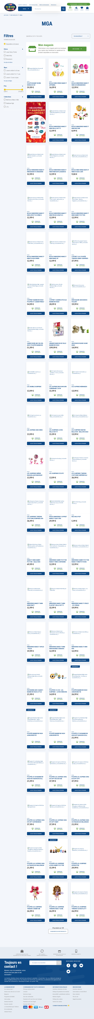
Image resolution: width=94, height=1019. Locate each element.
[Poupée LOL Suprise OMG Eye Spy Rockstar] (58, 762)
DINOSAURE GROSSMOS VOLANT (79, 301)
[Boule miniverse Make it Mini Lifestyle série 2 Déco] (36, 199)
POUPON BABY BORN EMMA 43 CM (34, 84)
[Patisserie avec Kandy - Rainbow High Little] (36, 676)
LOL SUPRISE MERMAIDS (79, 386)
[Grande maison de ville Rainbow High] (58, 329)
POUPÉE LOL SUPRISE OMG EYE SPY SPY (80, 777)
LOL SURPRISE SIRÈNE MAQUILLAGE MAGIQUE (34, 474)
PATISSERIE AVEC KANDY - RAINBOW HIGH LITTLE (35, 691)
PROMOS (53, 5)
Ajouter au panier (35, 96)
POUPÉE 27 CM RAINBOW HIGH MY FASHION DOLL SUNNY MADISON (80, 734)
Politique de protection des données (61, 991)
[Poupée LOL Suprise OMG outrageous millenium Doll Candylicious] (80, 806)
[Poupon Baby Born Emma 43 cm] (36, 69)
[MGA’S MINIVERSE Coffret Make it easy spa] (58, 502)
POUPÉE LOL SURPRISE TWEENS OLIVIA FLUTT (79, 907)
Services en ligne (27, 994)
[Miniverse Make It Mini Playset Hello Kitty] (58, 589)
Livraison (25, 991)
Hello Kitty (9, 55)
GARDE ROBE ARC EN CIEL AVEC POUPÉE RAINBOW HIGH (35, 344)
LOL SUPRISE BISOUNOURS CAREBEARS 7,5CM (58, 387)
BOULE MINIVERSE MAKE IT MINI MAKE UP (57, 257)
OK (59, 962)
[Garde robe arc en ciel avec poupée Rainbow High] (36, 329)
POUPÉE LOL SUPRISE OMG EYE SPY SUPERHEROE (36, 821)
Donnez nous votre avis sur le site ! (12, 991)
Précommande (44, 5)
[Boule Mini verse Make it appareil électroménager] (58, 69)
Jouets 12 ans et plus (12, 77)
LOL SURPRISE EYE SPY (56, 473)
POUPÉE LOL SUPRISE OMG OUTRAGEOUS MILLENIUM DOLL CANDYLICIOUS (80, 821)
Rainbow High (10, 103)
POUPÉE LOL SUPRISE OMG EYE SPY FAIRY (58, 821)
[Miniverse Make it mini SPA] (80, 632)
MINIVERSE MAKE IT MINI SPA (79, 647)
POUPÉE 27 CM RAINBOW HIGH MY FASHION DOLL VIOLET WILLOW (35, 778)
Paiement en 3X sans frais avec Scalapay (32, 999)
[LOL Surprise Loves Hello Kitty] (58, 416)
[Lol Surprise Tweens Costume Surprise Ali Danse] (80, 459)
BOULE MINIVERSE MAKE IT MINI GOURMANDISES (80, 84)
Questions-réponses (77, 989)
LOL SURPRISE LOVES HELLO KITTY (56, 431)
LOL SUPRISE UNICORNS (35, 430)
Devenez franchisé (8, 1001)
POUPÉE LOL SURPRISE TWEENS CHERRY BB (34, 907)
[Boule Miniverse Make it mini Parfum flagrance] (58, 155)
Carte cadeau (22, 5)
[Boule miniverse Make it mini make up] (58, 242)
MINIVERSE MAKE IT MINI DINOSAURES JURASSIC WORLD (57, 648)
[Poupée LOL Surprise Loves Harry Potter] (58, 849)
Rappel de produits (77, 999)
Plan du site (75, 996)
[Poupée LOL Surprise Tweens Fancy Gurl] (58, 892)
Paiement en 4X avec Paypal (29, 1001)
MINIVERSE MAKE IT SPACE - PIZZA (35, 647)
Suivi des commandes (28, 996)
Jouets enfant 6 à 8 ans (13, 70)
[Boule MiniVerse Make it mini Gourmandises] (80, 69)
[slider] (5, 90)
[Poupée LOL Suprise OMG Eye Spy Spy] (80, 762)
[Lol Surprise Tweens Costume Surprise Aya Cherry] (36, 502)
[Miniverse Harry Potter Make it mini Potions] (80, 546)
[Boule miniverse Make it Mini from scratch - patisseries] (58, 199)
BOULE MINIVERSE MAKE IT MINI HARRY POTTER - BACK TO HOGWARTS (80, 214)
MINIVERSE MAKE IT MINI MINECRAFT (35, 604)
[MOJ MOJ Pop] (80, 502)
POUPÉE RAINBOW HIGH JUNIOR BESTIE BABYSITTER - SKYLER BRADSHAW (35, 734)
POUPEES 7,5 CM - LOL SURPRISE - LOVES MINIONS (58, 691)
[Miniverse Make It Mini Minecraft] (36, 589)
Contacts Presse (8, 1011)
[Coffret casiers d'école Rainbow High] (58, 286)
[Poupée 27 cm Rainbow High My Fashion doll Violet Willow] (36, 762)
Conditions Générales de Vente (60, 989)
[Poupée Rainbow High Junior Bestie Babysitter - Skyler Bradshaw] (36, 719)
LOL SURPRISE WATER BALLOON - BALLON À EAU (80, 431)
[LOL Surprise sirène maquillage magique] (36, 459)
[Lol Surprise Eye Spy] (58, 459)
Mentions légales (56, 996)
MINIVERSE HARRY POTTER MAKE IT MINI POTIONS (80, 561)
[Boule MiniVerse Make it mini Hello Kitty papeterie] (58, 112)
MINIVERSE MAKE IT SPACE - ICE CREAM (80, 604)
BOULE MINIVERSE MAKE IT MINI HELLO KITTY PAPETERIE (57, 127)
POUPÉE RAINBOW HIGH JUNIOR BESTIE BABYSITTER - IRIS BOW (79, 691)
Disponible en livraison (12, 44)
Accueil (6, 15)
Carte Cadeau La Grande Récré (80, 991)
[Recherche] (63, 9)
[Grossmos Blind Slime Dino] (80, 329)
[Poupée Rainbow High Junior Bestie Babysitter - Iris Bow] (80, 676)
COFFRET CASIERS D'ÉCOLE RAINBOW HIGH (58, 301)
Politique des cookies (58, 999)
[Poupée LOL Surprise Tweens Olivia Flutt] (80, 892)
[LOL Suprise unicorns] (36, 416)
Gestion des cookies (57, 1001)
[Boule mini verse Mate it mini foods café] (80, 155)
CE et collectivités (8, 1009)
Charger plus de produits (58, 931)
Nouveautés (33, 5)
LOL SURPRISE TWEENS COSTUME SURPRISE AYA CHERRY (35, 517)
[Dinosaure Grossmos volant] (80, 285)
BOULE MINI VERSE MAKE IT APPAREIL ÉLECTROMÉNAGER (58, 84)
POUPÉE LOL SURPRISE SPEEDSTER (79, 864)
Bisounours (9, 59)
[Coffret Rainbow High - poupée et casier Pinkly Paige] (36, 286)
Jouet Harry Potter (11, 52)
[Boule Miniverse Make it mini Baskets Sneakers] (36, 155)
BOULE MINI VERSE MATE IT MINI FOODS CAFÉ (80, 170)
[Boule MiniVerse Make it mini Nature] (80, 112)
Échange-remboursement (29, 989)
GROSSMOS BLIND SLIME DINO (80, 344)
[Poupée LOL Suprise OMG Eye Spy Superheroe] (36, 806)
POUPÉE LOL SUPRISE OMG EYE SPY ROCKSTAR (58, 777)
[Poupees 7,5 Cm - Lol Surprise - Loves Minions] (58, 676)
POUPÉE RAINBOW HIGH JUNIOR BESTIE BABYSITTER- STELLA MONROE (57, 734)
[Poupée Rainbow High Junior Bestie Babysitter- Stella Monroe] (58, 719)
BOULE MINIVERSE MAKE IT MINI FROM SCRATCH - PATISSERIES (57, 214)
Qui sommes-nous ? (8, 989)
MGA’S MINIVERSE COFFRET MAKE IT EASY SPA (58, 517)
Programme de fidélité (9, 996)
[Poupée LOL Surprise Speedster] (80, 849)
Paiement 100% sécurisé (28, 1004)
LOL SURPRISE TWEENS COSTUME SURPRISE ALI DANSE (79, 474)
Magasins (6, 994)
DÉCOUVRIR (76, 49)
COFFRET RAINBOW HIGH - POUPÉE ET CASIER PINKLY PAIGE (35, 301)
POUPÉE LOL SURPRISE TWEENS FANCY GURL (56, 907)
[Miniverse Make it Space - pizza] (36, 632)
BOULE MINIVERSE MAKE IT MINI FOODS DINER (35, 257)
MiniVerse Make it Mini (12, 100)
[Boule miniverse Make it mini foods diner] (36, 242)
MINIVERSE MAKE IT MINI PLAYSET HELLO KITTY (57, 604)
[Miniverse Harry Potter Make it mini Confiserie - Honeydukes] (58, 546)
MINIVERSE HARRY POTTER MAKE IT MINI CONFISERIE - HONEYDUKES (58, 561)
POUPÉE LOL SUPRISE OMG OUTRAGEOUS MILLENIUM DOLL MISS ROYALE (36, 864)
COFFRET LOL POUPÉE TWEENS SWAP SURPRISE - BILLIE (80, 257)
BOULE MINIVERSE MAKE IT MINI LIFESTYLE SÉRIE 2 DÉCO (35, 214)
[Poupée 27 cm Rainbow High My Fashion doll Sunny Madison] (80, 719)
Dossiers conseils (8, 1004)
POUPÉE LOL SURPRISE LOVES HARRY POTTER (56, 864)
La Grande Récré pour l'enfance (11, 1006)
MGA (28, 81)
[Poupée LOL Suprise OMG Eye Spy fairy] (58, 806)
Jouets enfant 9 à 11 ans (13, 74)
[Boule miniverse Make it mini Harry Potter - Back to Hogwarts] (80, 199)
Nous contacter (76, 994)
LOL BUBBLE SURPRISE (34, 386)
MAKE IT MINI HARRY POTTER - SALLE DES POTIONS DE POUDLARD (35, 561)
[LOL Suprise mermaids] (80, 372)
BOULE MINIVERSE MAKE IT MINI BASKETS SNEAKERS (35, 170)
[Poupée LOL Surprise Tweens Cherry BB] (36, 892)
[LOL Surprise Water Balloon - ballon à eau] (80, 416)
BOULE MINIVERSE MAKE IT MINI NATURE (80, 127)
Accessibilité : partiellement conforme (61, 994)
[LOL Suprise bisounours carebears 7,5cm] (58, 372)
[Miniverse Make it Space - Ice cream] (80, 589)
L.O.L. (7, 107)
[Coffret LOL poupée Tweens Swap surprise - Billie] (80, 242)
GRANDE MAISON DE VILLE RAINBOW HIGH (57, 344)
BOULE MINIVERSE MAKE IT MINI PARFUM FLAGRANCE (57, 170)
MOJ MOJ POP (76, 516)
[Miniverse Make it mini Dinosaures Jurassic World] (58, 632)
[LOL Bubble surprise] (36, 372)
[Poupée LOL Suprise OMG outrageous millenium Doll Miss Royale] (36, 849)
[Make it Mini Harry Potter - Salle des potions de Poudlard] (36, 546)
